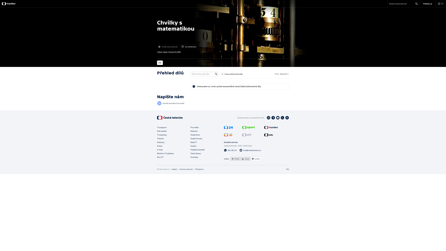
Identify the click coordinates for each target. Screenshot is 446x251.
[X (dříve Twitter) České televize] (282, 118)
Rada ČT (193, 142)
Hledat (416, 3)
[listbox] (245, 159)
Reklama (194, 131)
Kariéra (193, 146)
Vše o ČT (160, 157)
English (174, 169)
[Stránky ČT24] (228, 128)
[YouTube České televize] (278, 118)
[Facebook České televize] (273, 118)
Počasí (159, 146)
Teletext (160, 138)
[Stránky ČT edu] (268, 135)
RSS (287, 169)
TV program (162, 127)
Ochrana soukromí (186, 169)
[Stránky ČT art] (246, 135)
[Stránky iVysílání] (271, 128)
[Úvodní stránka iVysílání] (11, 3)
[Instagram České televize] (268, 118)
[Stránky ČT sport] (248, 128)
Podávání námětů (197, 150)
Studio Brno (195, 135)
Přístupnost (199, 169)
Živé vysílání (162, 131)
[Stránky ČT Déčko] (228, 135)
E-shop (160, 150)
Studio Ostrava (196, 138)
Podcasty (160, 142)
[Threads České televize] (287, 118)
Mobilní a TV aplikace (165, 153)
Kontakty (194, 157)
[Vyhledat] (216, 74)
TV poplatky (162, 135)
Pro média (194, 127)
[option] (235, 159)
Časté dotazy (195, 153)
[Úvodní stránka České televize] (170, 118)
